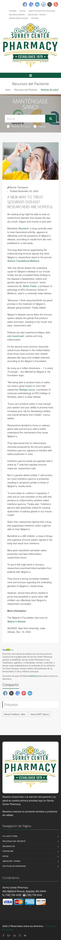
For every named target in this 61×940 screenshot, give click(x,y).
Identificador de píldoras (41, 10)
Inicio (8, 89)
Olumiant (23, 228)
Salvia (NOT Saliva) (39, 714)
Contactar (7, 851)
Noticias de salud (20, 126)
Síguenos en (8, 846)
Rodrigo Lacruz (27, 389)
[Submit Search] (50, 119)
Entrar (35, 18)
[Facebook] (25, 4)
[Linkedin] (37, 4)
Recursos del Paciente (25, 89)
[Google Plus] (9, 935)
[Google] (31, 4)
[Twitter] (49, 4)
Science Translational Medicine (23, 260)
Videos (42, 126)
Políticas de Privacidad (14, 866)
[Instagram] (43, 4)
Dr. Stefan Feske (27, 286)
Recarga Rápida (17, 14)
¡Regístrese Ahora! (18, 18)
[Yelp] (56, 4)
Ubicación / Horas (37, 14)
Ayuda (22, 10)
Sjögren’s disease (16, 621)
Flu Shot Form (9, 836)
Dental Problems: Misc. (15, 714)
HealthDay (32, 676)
